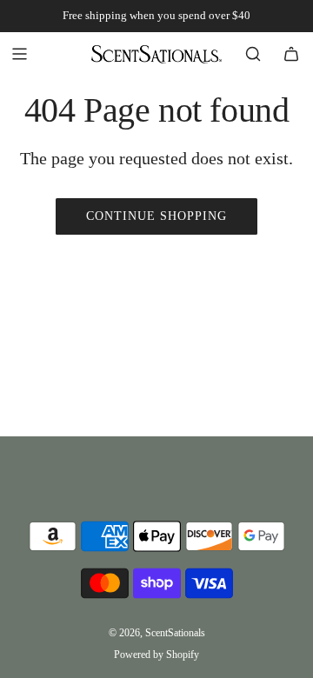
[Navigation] (19, 54)
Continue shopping (156, 216)
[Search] (253, 54)
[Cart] (291, 54)
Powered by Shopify (156, 654)
